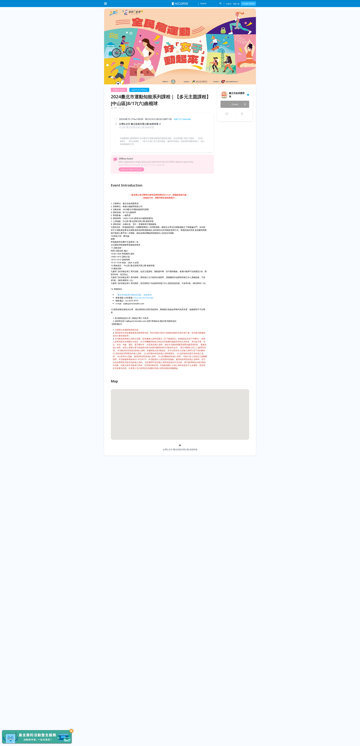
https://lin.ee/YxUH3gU (143, 297)
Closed (235, 104)
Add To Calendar (182, 119)
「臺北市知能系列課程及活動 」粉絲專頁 (134, 294)
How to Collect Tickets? (131, 169)
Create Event (248, 3)
